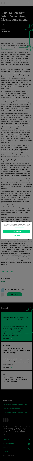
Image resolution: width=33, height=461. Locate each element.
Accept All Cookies (16, 231)
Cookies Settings (16, 235)
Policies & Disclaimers (19, 227)
